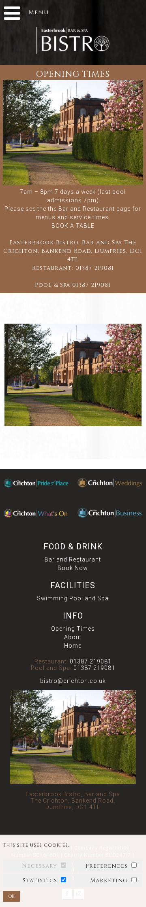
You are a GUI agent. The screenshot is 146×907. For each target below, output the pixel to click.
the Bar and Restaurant (81, 209)
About (73, 637)
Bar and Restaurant (73, 559)
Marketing (109, 880)
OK (11, 896)
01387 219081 (94, 268)
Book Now (73, 568)
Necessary (39, 866)
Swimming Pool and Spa (73, 598)
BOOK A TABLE (73, 226)
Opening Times (73, 628)
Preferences (107, 866)
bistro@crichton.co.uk (73, 681)
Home (73, 645)
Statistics (40, 880)
